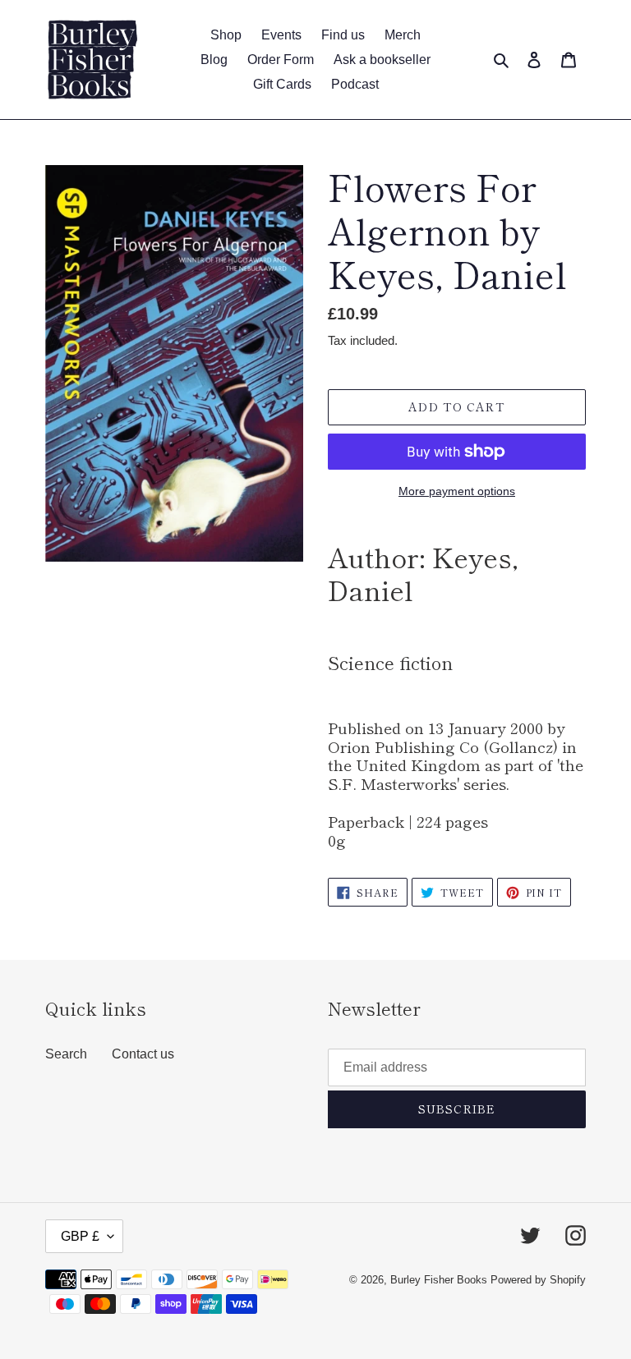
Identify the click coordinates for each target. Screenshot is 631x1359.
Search (66, 1054)
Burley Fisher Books (440, 1280)
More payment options (456, 491)
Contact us (143, 1054)
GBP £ (80, 1236)
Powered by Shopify (538, 1280)
